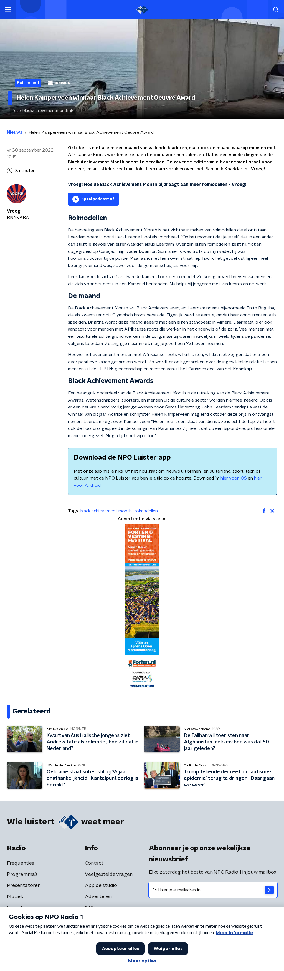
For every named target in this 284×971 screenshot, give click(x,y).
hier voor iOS (233, 478)
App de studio (101, 885)
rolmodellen (146, 511)
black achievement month (106, 511)
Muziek (15, 896)
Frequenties (20, 863)
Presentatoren (23, 885)
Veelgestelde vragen (109, 874)
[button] (8, 10)
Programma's (22, 874)
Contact (94, 863)
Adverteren (98, 896)
